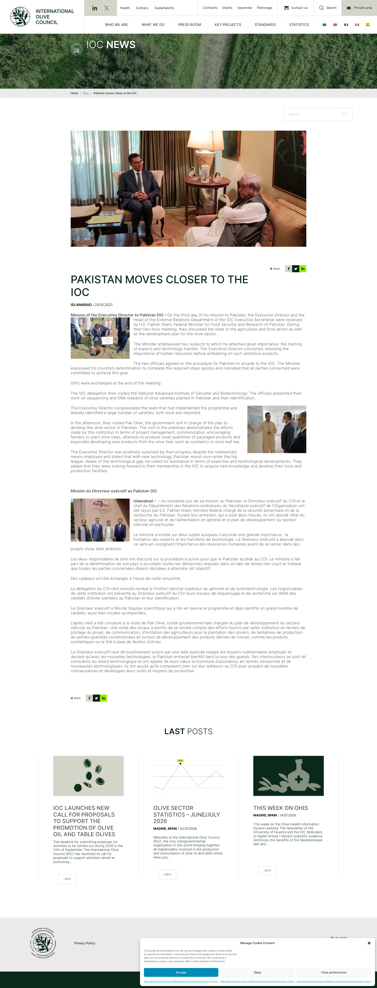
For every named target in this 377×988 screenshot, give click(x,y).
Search (331, 8)
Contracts (210, 8)
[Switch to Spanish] (368, 25)
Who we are (116, 25)
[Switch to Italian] (357, 25)
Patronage (264, 8)
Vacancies (244, 8)
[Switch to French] (347, 25)
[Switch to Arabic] (325, 25)
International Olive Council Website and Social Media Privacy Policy (181, 981)
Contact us (299, 8)
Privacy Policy (84, 943)
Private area (363, 8)
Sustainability (164, 8)
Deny (257, 972)
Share (276, 268)
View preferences (334, 972)
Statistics (299, 25)
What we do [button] (153, 25)
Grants (227, 8)
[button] (369, 943)
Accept (181, 972)
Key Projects (228, 25)
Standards (265, 25)
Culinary (142, 8)
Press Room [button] (189, 25)
